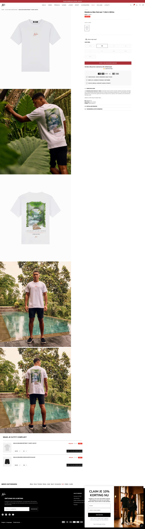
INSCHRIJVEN (34, 509)
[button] (130, 5)
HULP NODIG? (78, 493)
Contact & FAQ (77, 496)
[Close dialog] (141, 488)
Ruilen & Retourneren (79, 500)
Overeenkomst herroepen (80, 502)
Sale (63, 484)
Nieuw (31, 484)
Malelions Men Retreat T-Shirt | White (24, 443)
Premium (40, 484)
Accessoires (58, 484)
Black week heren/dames (11, 9)
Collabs (66, 484)
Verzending (76, 498)
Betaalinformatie (91, 106)
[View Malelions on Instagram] (3, 514)
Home (3, 9)
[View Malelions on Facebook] (9, 514)
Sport (52, 484)
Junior (48, 484)
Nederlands (16, 522)
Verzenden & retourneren (94, 109)
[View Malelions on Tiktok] (6, 514)
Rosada (75, 504)
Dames (44, 484)
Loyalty (71, 484)
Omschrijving (90, 88)
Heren (35, 484)
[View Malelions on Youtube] (13, 514)
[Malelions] (3, 5)
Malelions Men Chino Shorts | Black (24, 457)
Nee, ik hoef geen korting (99, 524)
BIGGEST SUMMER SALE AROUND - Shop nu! (72, 1)
